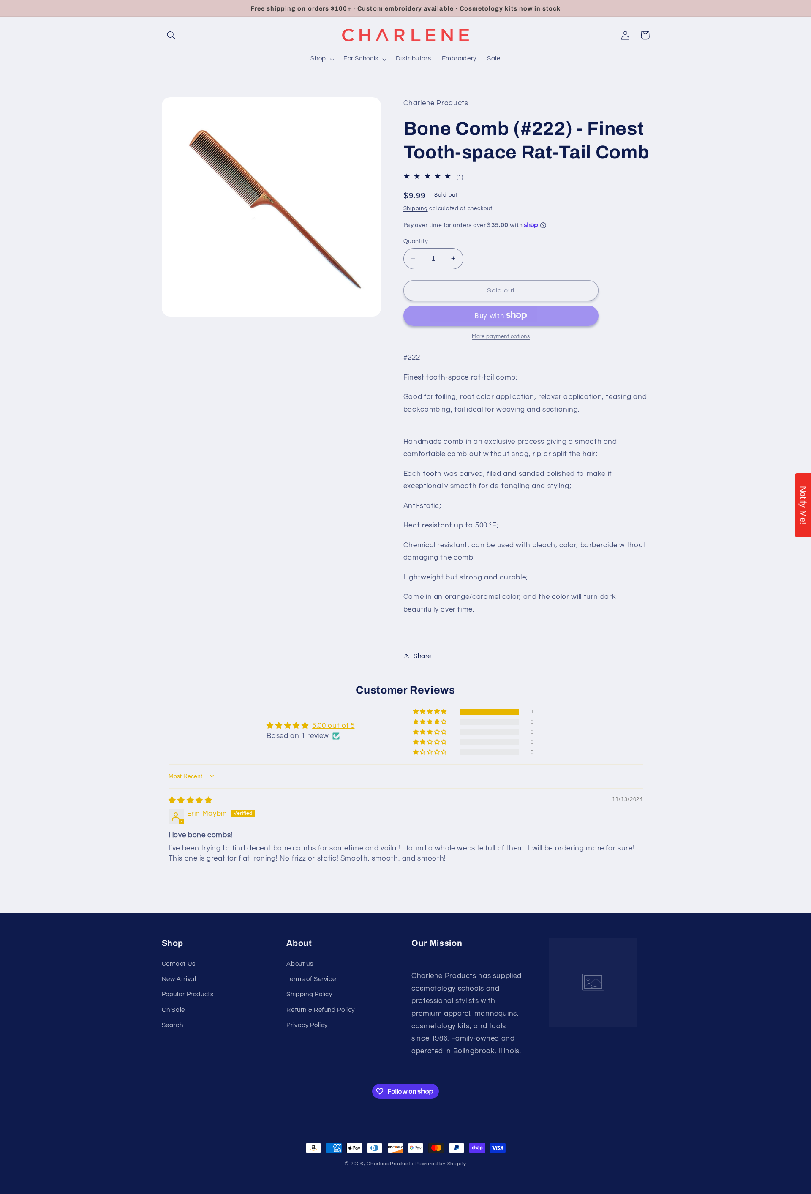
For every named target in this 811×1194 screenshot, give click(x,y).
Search (172, 1025)
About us (299, 964)
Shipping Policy (309, 994)
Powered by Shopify (440, 1163)
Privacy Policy (307, 1025)
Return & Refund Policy (320, 1010)
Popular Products (188, 994)
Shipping (415, 208)
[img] (190, 800)
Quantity (415, 241)
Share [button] (422, 656)
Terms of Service (311, 979)
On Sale (173, 1010)
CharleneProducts (390, 1163)
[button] (171, 35)
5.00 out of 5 (333, 726)
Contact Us (179, 964)
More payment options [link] (501, 336)
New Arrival (179, 979)
